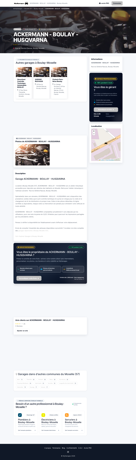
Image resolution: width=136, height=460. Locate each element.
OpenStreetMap (110, 160)
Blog (63, 448)
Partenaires (56, 448)
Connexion (117, 3)
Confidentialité (72, 448)
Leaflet (102, 160)
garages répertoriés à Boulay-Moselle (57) (33, 231)
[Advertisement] (50, 119)
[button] (105, 143)
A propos (48, 448)
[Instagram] (68, 452)
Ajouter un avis (22, 331)
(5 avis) (25, 44)
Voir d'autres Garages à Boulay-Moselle (29, 236)
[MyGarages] (20, 3)
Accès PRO (87, 448)
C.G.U (80, 448)
